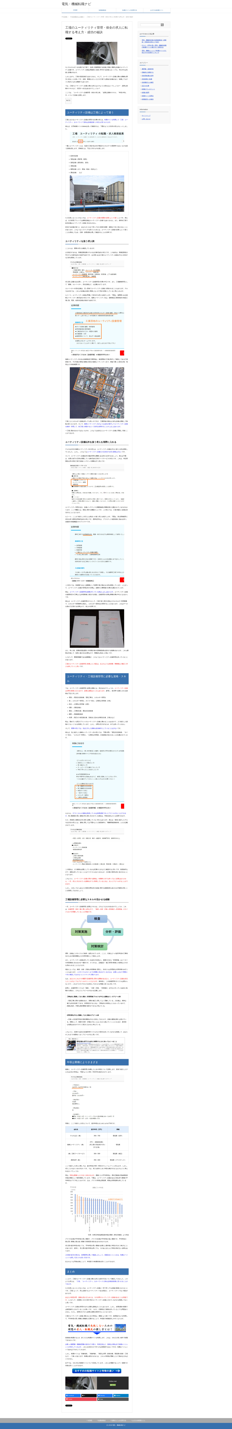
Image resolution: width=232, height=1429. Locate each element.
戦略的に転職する (148, 72)
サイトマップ (146, 115)
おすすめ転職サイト (156, 10)
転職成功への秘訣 (148, 99)
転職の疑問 (145, 92)
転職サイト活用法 (148, 96)
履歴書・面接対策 (148, 69)
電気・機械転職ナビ (76, 4)
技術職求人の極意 (148, 82)
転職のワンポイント (148, 89)
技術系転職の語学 (148, 75)
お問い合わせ (146, 119)
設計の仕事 (145, 86)
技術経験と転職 (147, 79)
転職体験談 (102, 10)
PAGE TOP (225, 1384)
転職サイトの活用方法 (129, 10)
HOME (75, 10)
